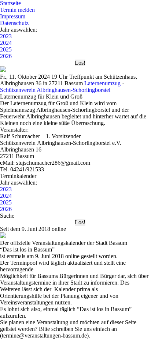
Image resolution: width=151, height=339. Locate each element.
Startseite (10, 3)
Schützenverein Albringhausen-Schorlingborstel (55, 90)
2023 (6, 36)
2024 (6, 43)
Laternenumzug (102, 83)
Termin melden (17, 10)
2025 (6, 49)
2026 (6, 56)
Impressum (12, 16)
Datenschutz (14, 23)
